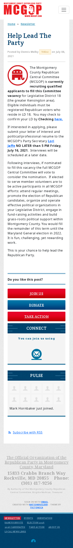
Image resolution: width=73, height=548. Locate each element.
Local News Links (15, 531)
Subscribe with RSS (28, 432)
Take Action (36, 316)
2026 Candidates (15, 527)
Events (28, 518)
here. (59, 119)
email (44, 502)
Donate (36, 305)
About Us (54, 527)
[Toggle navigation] (63, 10)
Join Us (36, 293)
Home (11, 24)
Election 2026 (36, 522)
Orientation (44, 518)
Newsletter (28, 24)
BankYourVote (14, 522)
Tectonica (36, 507)
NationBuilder (38, 504)
